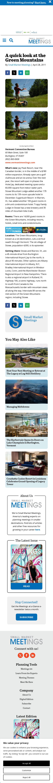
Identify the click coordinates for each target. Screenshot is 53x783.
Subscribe (26, 703)
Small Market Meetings (19, 64)
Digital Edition (26, 699)
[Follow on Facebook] (26, 655)
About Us (26, 694)
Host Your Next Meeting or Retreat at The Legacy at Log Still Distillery (26, 372)
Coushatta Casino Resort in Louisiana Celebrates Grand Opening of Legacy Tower (26, 481)
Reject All (26, 777)
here (37, 529)
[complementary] (26, 761)
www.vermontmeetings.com (20, 162)
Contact (26, 708)
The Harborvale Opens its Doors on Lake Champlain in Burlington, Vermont (25, 442)
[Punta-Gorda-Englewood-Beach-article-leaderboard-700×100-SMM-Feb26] (26, 232)
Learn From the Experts (26, 673)
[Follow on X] (20, 655)
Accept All (27, 763)
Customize (26, 770)
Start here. (40, 2)
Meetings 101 (26, 668)
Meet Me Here (26, 682)
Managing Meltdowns (18, 406)
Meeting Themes (26, 677)
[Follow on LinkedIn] (32, 655)
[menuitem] (4, 40)
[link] (7, 72)
